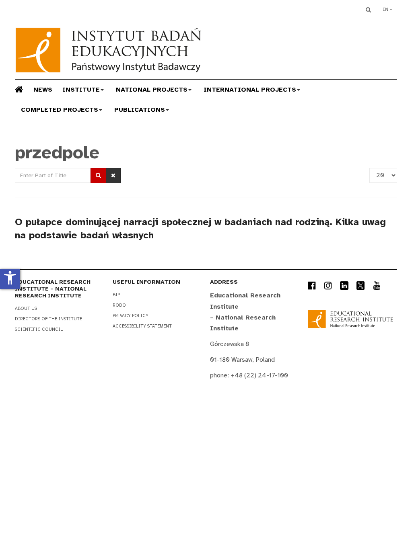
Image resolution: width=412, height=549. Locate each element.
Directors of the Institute (48, 319)
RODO (119, 305)
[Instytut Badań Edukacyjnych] (108, 50)
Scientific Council (39, 329)
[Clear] (113, 175)
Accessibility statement (142, 326)
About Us (26, 308)
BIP (116, 294)
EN (386, 9)
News (42, 90)
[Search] (368, 9)
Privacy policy (130, 315)
